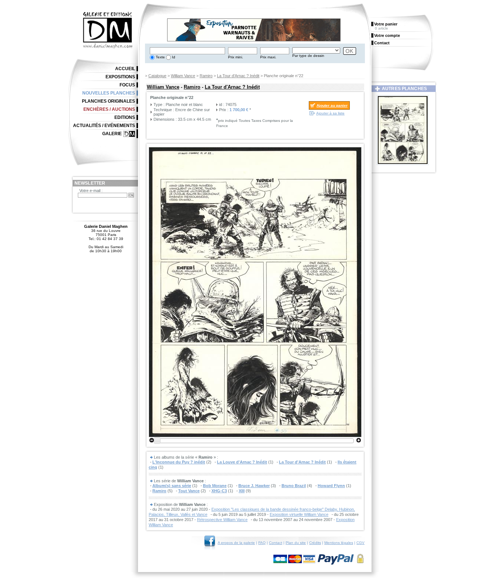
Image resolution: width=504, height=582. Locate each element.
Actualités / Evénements (104, 125)
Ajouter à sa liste (330, 113)
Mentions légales (338, 543)
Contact (275, 543)
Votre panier (385, 24)
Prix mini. (235, 57)
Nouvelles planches (108, 93)
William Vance (183, 75)
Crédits (315, 543)
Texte (160, 57)
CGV (360, 543)
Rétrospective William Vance (222, 519)
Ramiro (206, 75)
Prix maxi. (268, 57)
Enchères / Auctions (109, 109)
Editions (124, 117)
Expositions (120, 76)
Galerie (112, 133)
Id (173, 57)
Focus (127, 85)
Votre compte (387, 35)
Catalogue (157, 75)
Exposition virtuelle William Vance (299, 514)
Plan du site (296, 543)
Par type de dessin (308, 56)
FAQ (262, 543)
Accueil (125, 68)
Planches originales (108, 101)
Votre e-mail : (91, 190)
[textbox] (187, 50)
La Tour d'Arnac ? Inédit (238, 75)
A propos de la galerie (236, 543)
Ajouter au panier (332, 105)
